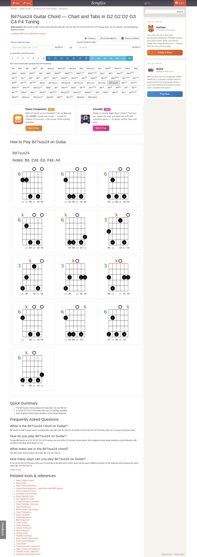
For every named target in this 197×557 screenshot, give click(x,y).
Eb (61, 58)
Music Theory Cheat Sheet (27, 538)
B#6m (14, 73)
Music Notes (21, 483)
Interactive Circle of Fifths (26, 494)
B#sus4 (73, 68)
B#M (32, 73)
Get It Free (34, 128)
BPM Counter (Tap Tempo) (27, 509)
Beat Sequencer (23, 520)
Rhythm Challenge (24, 536)
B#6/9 (23, 73)
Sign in (181, 3)
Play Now (164, 94)
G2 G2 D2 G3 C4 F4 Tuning (45, 9)
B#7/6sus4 (65, 83)
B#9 (60, 97)
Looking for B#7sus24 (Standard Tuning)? (28, 34)
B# (130, 58)
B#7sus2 (102, 83)
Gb (74, 58)
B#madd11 (92, 97)
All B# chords (15, 470)
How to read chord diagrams (28, 549)
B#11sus (26, 97)
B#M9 (88, 92)
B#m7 (75, 78)
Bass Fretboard (22, 530)
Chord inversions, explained (28, 546)
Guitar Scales (21, 523)
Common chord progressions (28, 554)
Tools (28, 3)
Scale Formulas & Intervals (27, 504)
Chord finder (21, 544)
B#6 (136, 68)
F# (111, 58)
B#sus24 (90, 68)
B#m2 (127, 68)
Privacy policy (179, 554)
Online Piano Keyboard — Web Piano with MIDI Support (39, 488)
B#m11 (65, 92)
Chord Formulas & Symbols (27, 501)
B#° (42, 68)
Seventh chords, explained (27, 552)
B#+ (27, 68)
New (17, 3)
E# (105, 58)
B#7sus (38, 88)
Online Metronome (24, 517)
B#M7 (64, 78)
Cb (49, 58)
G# (117, 58)
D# (99, 58)
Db (55, 58)
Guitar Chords (25, 9)
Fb (68, 58)
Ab (80, 58)
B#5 (81, 68)
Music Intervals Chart (25, 496)
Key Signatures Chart (25, 499)
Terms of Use (167, 554)
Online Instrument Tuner (26, 491)
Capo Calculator (23, 515)
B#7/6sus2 (53, 83)
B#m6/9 (50, 97)
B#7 (41, 73)
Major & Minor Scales (25, 480)
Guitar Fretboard (23, 525)
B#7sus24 (113, 83)
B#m (20, 68)
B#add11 (80, 97)
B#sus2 (51, 68)
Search (58, 47)
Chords (14, 9)
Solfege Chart (22, 533)
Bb (86, 58)
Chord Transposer (23, 512)
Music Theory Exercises (26, 486)
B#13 (69, 97)
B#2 (100, 68)
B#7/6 (42, 83)
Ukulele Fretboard (23, 528)
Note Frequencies (23, 507)
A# (123, 58)
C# (92, 58)
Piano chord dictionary (25, 541)
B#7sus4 (90, 83)
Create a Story (165, 52)
